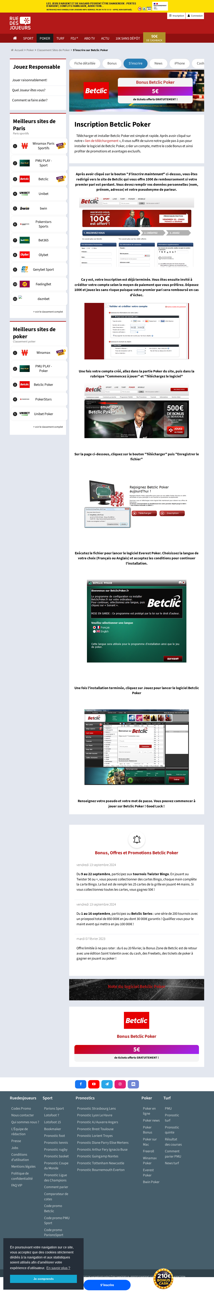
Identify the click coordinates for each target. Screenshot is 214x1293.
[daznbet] (40, 298)
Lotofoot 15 (52, 1122)
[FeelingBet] (40, 284)
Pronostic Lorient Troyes (95, 1135)
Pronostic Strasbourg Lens (96, 1108)
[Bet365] (40, 240)
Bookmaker (52, 1129)
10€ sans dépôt (128, 38)
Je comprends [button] (43, 1278)
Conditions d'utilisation (20, 1157)
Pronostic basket (56, 1156)
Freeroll (148, 1151)
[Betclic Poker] (40, 384)
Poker (45, 38)
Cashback (204, 63)
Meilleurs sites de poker (34, 333)
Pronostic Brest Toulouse (95, 1129)
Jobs (14, 1147)
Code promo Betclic (53, 1208)
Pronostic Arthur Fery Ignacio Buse (102, 1149)
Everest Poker (148, 1173)
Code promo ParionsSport (53, 1232)
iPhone (180, 63)
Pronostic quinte (172, 1130)
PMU (168, 1108)
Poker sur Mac (150, 1142)
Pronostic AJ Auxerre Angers (97, 1122)
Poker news (151, 1120)
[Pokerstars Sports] (40, 224)
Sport (28, 38)
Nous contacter (22, 1115)
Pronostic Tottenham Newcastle (100, 1163)
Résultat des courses (173, 1142)
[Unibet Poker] (40, 413)
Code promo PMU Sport (57, 1221)
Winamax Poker (150, 1161)
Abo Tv (89, 38)
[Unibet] (40, 193)
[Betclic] (40, 178)
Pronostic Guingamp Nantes (97, 1156)
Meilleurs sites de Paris (34, 125)
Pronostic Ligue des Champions (55, 1178)
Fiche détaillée (84, 63)
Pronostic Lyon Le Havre (94, 1115)
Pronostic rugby (56, 1149)
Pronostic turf (172, 1118)
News (158, 63)
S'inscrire (135, 63)
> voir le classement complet (48, 312)
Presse (16, 1141)
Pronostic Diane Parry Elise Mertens (103, 1142)
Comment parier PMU (173, 1154)
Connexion (197, 16)
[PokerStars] (40, 399)
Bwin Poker (151, 1182)
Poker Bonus (147, 1130)
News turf (172, 1163)
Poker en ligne (149, 1111)
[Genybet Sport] (40, 269)
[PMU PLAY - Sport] (40, 163)
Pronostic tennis (56, 1142)
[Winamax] (40, 352)
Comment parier (56, 1187)
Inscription (178, 16)
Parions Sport (54, 1108)
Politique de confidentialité (22, 1176)
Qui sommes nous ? (25, 1122)
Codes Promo (21, 1108)
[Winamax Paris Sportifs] (40, 146)
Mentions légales (23, 1166)
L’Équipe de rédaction (19, 1132)
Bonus (112, 63)
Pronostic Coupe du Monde (56, 1166)
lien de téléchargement (101, 140)
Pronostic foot (54, 1135)
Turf (60, 38)
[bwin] (40, 208)
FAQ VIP (16, 1185)
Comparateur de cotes (56, 1196)
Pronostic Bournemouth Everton (101, 1169)
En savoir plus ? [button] (58, 1268)
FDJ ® (74, 38)
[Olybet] (40, 254)
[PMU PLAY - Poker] (40, 368)
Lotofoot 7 (51, 1115)
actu (105, 38)
